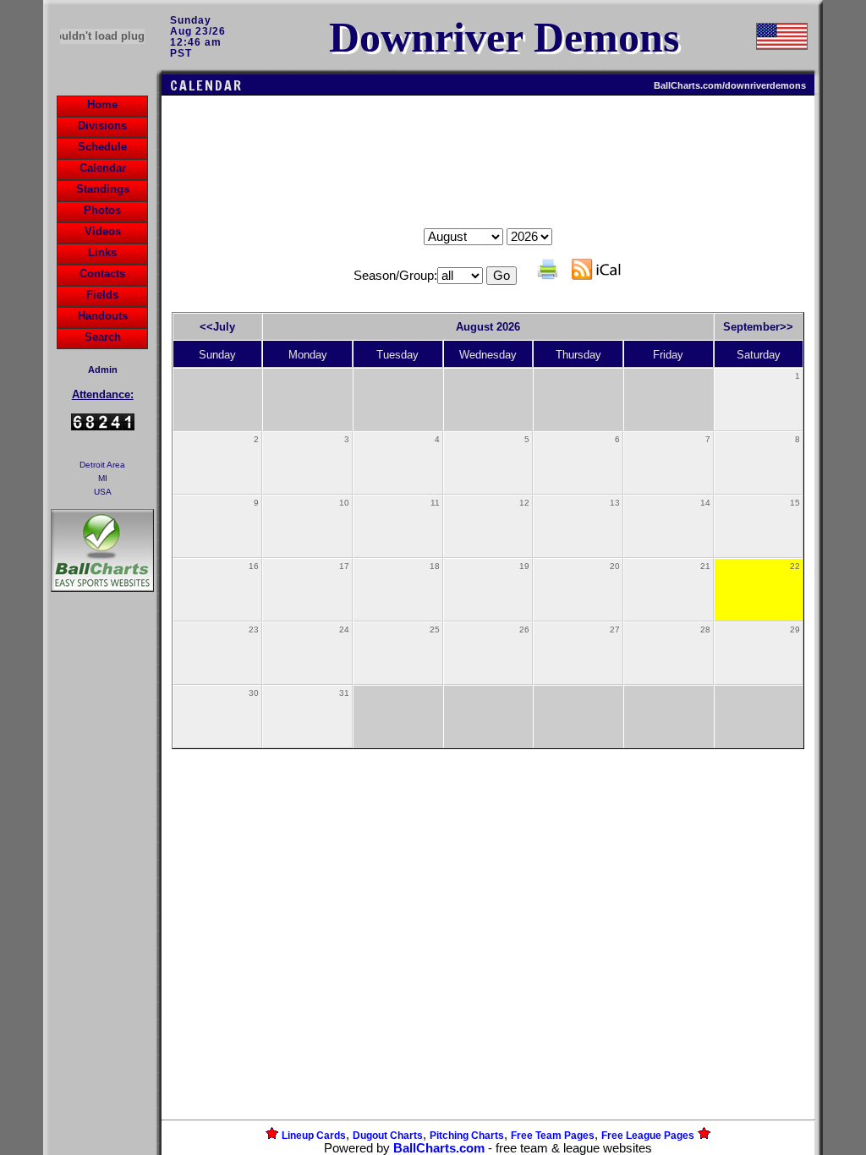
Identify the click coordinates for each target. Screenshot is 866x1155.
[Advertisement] (102, 887)
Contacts (102, 273)
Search (103, 337)
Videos (103, 231)
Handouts (103, 315)
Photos (102, 210)
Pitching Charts (467, 1135)
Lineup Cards (314, 1135)
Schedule (102, 146)
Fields (102, 294)
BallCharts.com (439, 1148)
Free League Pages (647, 1135)
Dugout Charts (388, 1135)
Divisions (102, 125)
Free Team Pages (553, 1135)
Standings (102, 189)
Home (102, 104)
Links (102, 252)
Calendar (102, 167)
